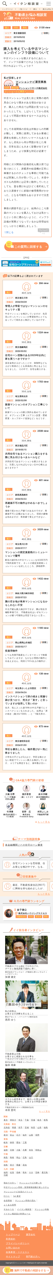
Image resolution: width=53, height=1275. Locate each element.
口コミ (7, 1196)
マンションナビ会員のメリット (18, 1192)
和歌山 (38, 1150)
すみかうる (9, 1209)
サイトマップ (13, 1256)
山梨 (31, 1135)
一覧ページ (23, 9)
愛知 (18, 1142)
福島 (46, 1127)
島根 (12, 1157)
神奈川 (13, 1120)
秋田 (33, 1127)
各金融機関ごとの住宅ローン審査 (24, 845)
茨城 (33, 1120)
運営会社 (30, 1234)
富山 (12, 1135)
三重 (25, 1142)
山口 (31, 1157)
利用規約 (10, 1239)
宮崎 (37, 1172)
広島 (25, 1157)
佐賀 (12, 1172)
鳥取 (6, 1157)
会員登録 (8, 1200)
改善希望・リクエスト (17, 1252)
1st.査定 (17, 1196)
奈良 (31, 1150)
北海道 (7, 1127)
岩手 (20, 1127)
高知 (25, 1165)
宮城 (27, 1127)
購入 (35, 9)
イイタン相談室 (24, 1209)
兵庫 (25, 1150)
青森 (14, 1127)
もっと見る (44, 822)
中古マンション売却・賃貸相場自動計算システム (26, 1187)
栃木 (39, 1120)
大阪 (18, 1150)
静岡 (12, 1142)
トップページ (7, 9)
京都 (12, 1150)
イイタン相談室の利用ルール (17, 1214)
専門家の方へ (33, 1256)
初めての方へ (10, 1183)
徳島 (6, 1165)
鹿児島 (45, 1172)
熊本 (25, 1172)
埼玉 (20, 1120)
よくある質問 (10, 1205)
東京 (6, 1120)
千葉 (27, 1120)
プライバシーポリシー (17, 1243)
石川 (18, 1135)
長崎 (18, 1172)
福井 (25, 1135)
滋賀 (6, 1150)
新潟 (6, 1135)
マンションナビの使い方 (30, 1183)
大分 (31, 1172)
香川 (12, 1165)
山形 (39, 1127)
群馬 (46, 1120)
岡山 (18, 1157)
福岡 (6, 1172)
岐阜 (6, 1142)
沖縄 (6, 1175)
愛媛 (18, 1165)
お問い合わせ (13, 1247)
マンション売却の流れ (25, 1200)
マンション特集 (42, 1209)
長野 (37, 1135)
